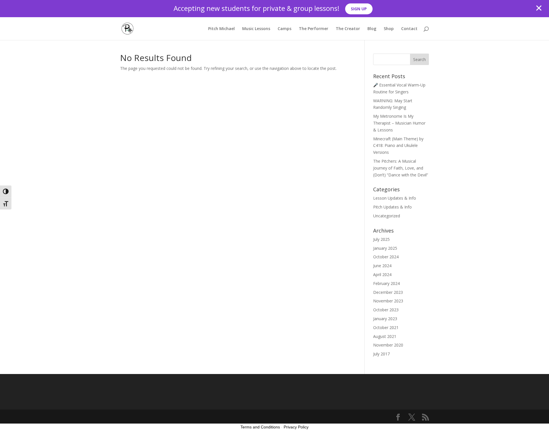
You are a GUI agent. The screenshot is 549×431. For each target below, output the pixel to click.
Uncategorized (386, 216)
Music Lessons (256, 29)
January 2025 (385, 248)
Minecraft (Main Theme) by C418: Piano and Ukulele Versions (398, 145)
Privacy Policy (296, 427)
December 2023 (388, 292)
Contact (409, 29)
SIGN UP (359, 8)
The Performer (313, 29)
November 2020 (388, 345)
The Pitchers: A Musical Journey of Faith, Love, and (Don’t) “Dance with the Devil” (400, 168)
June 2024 (382, 265)
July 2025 (381, 239)
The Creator (348, 29)
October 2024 (386, 256)
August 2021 (384, 336)
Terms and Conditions (260, 427)
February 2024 (386, 283)
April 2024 (382, 274)
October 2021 (386, 327)
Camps (284, 29)
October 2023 (386, 309)
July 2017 (381, 354)
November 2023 (388, 301)
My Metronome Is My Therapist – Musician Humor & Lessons (399, 123)
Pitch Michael (221, 29)
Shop (389, 29)
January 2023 (385, 318)
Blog (371, 29)
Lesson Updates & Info (394, 198)
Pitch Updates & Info (392, 207)
